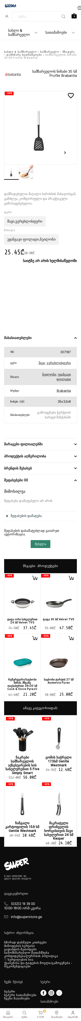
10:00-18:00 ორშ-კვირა (22, 908)
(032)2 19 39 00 (23, 904)
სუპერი (9, 991)
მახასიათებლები (18, 337)
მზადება (69, 52)
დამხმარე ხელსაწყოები (24, 55)
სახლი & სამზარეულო (19, 32)
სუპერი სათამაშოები (20, 995)
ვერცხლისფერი (59, 363)
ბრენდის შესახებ (18, 468)
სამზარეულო (49, 52)
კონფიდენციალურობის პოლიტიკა (31, 956)
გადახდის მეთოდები (20, 949)
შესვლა (40, 544)
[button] (35, 578)
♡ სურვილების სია (18, 959)
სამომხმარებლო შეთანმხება (26, 953)
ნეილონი (49, 374)
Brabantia (64, 390)
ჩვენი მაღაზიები (17, 998)
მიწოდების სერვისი (19, 946)
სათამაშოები (56, 32)
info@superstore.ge (26, 917)
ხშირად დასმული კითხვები (25, 942)
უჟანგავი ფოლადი (63, 377)
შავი (42, 363)
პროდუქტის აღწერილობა (25, 456)
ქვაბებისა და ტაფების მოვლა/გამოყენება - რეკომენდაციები (38, 965)
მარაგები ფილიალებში (23, 444)
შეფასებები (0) (16, 480)
